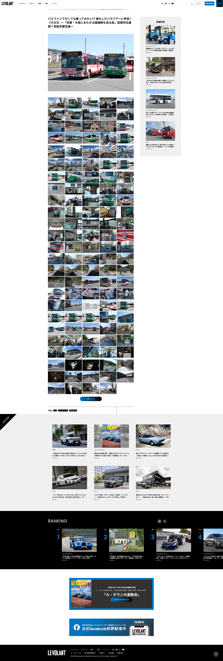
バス (55, 410)
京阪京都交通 (73, 410)
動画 (39, 3)
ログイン (199, 3)
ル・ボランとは (76, 653)
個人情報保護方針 (90, 653)
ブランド (31, 3)
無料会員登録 (209, 3)
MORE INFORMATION (121, 600)
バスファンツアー (63, 410)
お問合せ (102, 653)
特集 (46, 3)
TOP (49, 9)
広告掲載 (111, 653)
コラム (52, 9)
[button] (165, 521)
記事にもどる (91, 399)
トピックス (22, 3)
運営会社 (120, 653)
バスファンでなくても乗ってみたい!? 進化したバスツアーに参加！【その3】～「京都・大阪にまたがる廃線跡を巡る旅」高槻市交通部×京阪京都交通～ (89, 9)
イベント (54, 3)
